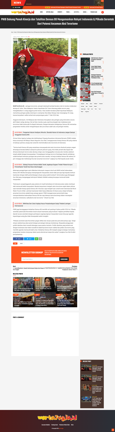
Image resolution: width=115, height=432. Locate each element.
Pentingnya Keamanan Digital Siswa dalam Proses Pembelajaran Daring (97, 76)
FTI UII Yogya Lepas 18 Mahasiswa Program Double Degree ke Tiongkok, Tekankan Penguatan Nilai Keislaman (97, 402)
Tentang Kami (54, 425)
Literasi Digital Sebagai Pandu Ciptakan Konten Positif (96, 68)
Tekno (96, 109)
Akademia (82, 104)
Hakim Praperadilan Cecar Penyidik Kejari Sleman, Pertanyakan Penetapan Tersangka (23, 303)
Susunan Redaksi (46, 425)
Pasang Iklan (94, 12)
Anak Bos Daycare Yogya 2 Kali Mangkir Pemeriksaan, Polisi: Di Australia (43, 288)
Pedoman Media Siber (64, 425)
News (87, 106)
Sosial (88, 109)
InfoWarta (95, 104)
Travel (100, 109)
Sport (92, 109)
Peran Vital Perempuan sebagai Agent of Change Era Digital (97, 93)
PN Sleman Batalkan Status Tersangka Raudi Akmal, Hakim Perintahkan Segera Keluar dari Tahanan (66, 288)
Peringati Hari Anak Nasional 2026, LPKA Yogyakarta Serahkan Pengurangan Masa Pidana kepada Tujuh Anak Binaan (65, 303)
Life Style (82, 106)
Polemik (95, 106)
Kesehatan (101, 104)
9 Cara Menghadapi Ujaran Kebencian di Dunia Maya (96, 84)
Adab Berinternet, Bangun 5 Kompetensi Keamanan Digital (97, 59)
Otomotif (90, 106)
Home (41, 12)
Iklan (72, 425)
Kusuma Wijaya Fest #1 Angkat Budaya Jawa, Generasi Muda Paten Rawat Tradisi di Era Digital (97, 390)
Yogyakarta (87, 112)
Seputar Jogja (83, 109)
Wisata (82, 112)
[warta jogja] (57, 421)
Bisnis (87, 104)
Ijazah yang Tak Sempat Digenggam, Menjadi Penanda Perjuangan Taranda (54, 7)
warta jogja (61, 428)
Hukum (21, 243)
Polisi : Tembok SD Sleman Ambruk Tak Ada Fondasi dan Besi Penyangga (23, 289)
